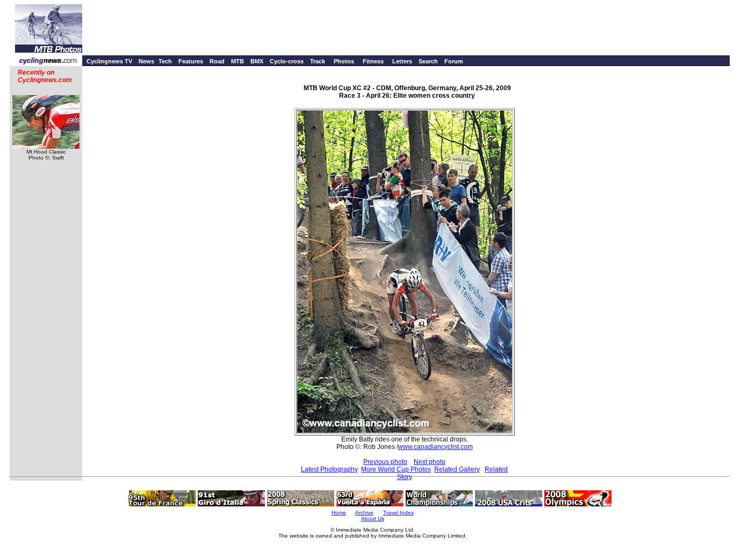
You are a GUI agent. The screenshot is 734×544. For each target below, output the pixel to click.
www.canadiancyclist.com (435, 447)
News (146, 61)
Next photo (429, 462)
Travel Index (398, 513)
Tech (165, 61)
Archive (364, 513)
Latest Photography (329, 469)
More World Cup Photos (396, 469)
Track (317, 61)
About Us (372, 518)
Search (428, 61)
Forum (453, 61)
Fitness (373, 61)
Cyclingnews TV (109, 61)
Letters (402, 61)
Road (217, 61)
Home (339, 513)
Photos (344, 61)
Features (190, 61)
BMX (256, 61)
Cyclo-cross (287, 61)
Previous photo (385, 462)
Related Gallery (457, 469)
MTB (237, 61)
